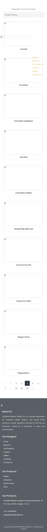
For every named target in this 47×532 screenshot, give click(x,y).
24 (22, 388)
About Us (37, 6)
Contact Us (38, 20)
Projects (37, 13)
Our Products (39, 10)
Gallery (36, 17)
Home (36, 3)
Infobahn (23, 529)
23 (16, 388)
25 (27, 388)
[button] (37, 39)
